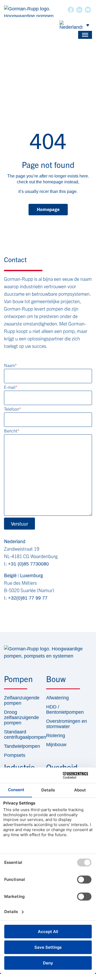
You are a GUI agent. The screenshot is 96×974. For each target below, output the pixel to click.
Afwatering (57, 697)
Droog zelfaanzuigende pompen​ (18, 717)
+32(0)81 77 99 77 (27, 598)
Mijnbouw (56, 744)
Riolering (55, 735)
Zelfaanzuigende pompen (18, 700)
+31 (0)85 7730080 (28, 564)
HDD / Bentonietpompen (65, 709)
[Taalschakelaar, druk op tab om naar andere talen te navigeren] (74, 25)
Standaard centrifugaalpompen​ (18, 734)
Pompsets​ (14, 755)
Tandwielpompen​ (18, 746)
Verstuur (19, 524)
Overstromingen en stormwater (66, 724)
